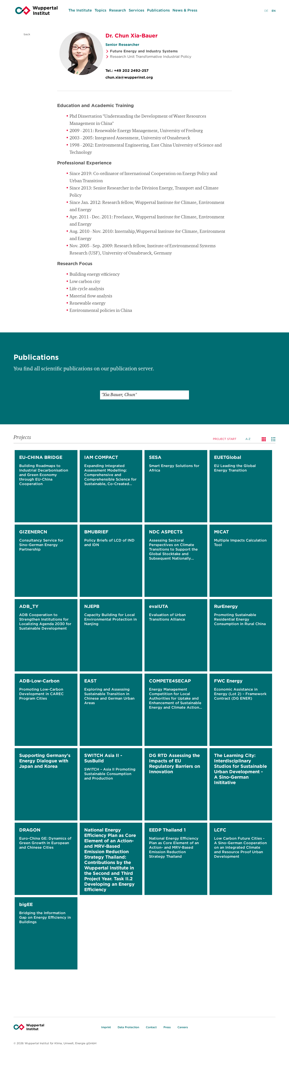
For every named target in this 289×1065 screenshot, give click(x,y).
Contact (151, 1027)
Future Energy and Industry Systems (144, 51)
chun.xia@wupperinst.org (129, 77)
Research (117, 10)
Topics (100, 10)
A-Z (247, 439)
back (26, 34)
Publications (158, 10)
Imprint (106, 1027)
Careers (182, 1027)
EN (273, 10)
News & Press (184, 10)
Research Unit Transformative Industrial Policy (150, 56)
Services (136, 10)
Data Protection (128, 1027)
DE (266, 10)
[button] (184, 394)
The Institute (80, 10)
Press (167, 1027)
